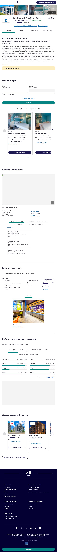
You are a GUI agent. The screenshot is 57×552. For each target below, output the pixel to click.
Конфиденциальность (31, 535)
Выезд (33, 86)
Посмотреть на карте (15, 441)
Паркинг (45, 285)
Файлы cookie (42, 535)
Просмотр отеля (17, 447)
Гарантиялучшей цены (51, 18)
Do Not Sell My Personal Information (36, 537)
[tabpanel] (28, 135)
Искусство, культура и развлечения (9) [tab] (36, 221)
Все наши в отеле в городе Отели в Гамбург (15, 457)
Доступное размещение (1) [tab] (33, 108)
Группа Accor (7, 487)
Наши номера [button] (9, 81)
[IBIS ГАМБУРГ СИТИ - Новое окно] (16, 427)
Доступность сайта (8, 504)
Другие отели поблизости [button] (15, 415)
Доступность (45, 289)
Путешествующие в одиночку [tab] (40, 350)
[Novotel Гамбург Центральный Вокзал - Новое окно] (37, 427)
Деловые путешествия (34, 487)
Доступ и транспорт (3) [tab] (17, 221)
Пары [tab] (27, 350)
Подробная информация (18, 326)
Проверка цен (28, 549)
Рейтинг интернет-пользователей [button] (19, 339)
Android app (31, 508)
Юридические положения (20, 537)
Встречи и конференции (34, 489)
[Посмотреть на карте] (28, 189)
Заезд (6, 86)
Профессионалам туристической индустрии (39, 491)
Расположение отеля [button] (12, 170)
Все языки (6, 508)
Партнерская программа (10, 496)
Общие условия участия (17, 535)
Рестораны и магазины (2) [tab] (36, 224)
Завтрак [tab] (28, 296)
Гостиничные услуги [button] (12, 268)
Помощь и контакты (9, 518)
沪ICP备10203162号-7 (33, 540)
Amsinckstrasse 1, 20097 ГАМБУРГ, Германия (25, 26)
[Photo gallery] (28, 10)
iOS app (30, 506)
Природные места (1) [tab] (19, 224)
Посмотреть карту (42, 26)
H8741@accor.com (35, 215)
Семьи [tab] (21, 350)
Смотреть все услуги (48, 280)
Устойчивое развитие (9, 494)
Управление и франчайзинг (10, 489)
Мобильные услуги (33, 504)
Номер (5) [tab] (19, 108)
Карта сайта (7, 506)
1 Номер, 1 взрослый (8, 94)
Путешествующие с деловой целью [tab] (28, 355)
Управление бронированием (10, 516)
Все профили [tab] (12, 350)
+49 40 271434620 (35, 211)
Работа (6, 491)
